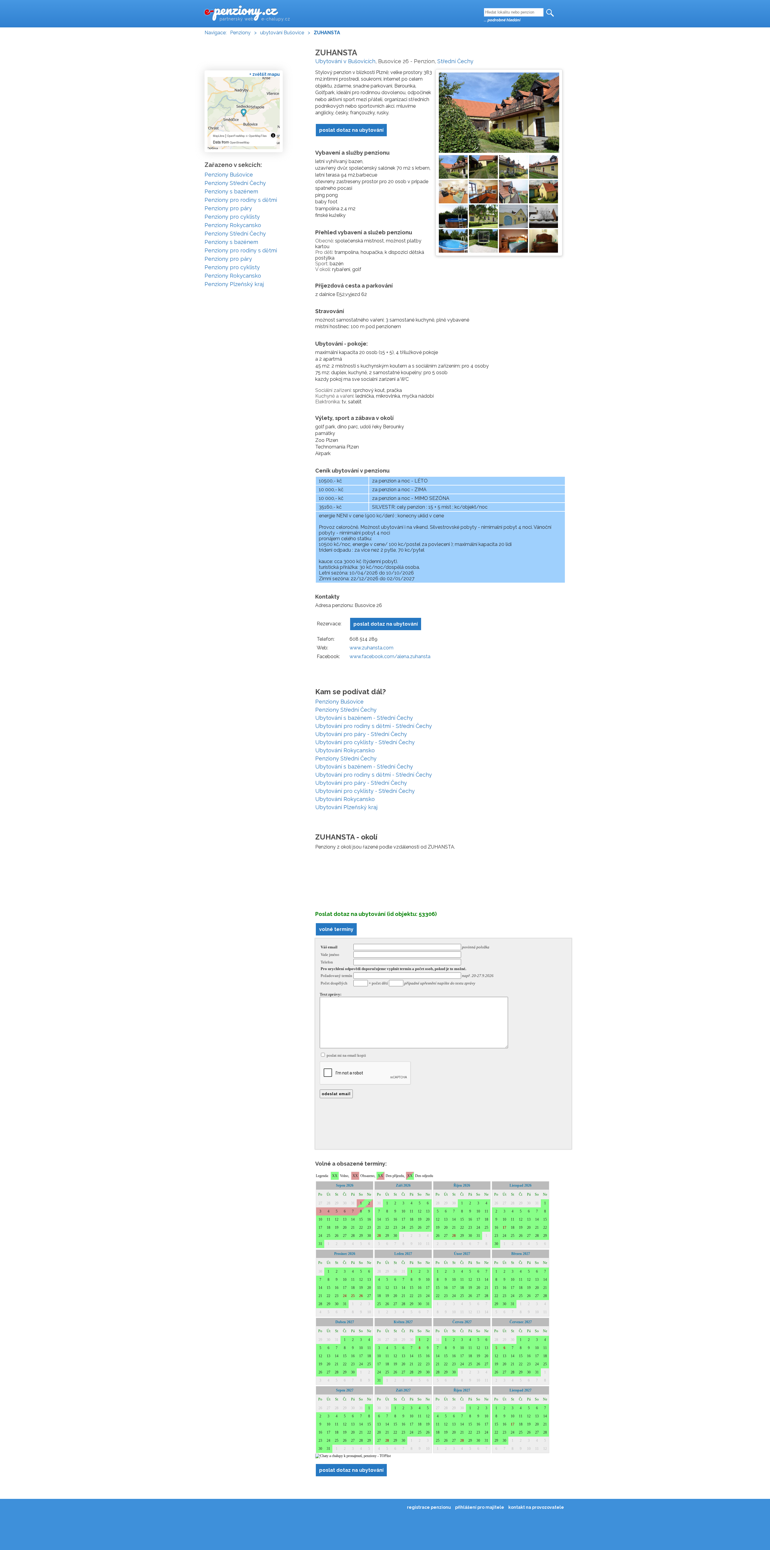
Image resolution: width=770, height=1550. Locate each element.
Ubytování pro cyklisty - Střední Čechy (365, 742)
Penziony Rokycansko (233, 225)
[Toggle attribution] (273, 135)
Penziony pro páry (228, 208)
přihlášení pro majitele (479, 1507)
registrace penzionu (429, 1507)
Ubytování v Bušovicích (345, 61)
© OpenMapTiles (256, 136)
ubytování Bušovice (282, 32)
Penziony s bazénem (231, 191)
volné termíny (336, 929)
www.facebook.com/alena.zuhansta (390, 656)
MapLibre (218, 136)
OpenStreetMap (239, 142)
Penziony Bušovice (339, 701)
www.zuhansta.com (371, 648)
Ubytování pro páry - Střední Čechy (361, 734)
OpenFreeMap (236, 136)
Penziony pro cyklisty (232, 217)
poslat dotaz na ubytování (351, 130)
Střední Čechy (455, 61)
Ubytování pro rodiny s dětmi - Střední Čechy (373, 726)
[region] (244, 113)
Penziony (240, 32)
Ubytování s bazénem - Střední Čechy (364, 718)
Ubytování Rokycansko (345, 750)
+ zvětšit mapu (264, 74)
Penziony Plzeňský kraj (234, 284)
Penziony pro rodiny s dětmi (241, 200)
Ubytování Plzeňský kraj (346, 807)
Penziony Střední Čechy (346, 710)
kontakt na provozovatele (536, 1507)
